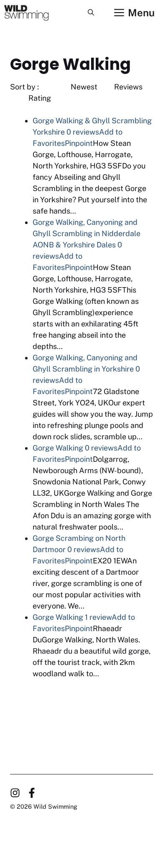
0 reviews (82, 131)
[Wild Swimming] (32, 12)
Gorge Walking (58, 447)
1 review (98, 617)
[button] (91, 12)
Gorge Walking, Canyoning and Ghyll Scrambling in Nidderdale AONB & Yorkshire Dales (86, 233)
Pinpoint (79, 143)
